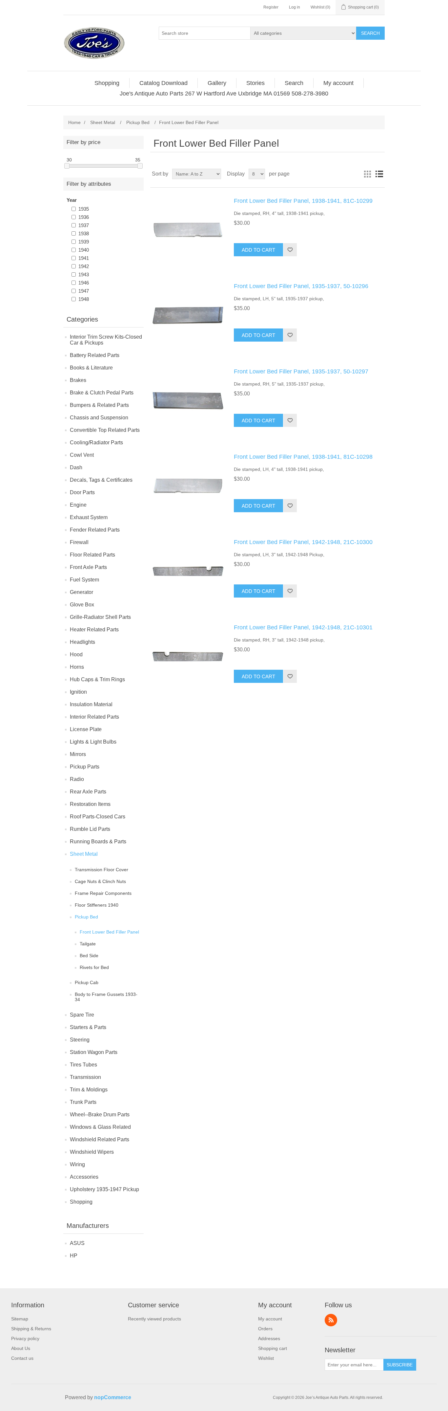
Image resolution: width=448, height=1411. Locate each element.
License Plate (86, 729)
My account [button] (338, 83)
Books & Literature (91, 367)
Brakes (78, 380)
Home (74, 122)
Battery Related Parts (94, 355)
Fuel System (84, 579)
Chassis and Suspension (99, 417)
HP (73, 1255)
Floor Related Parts (92, 555)
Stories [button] (255, 83)
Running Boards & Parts (98, 841)
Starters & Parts (88, 1027)
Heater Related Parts (94, 629)
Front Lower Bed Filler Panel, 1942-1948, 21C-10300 (303, 542)
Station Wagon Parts (93, 1052)
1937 (83, 225)
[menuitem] (107, 83)
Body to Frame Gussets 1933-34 (106, 997)
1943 (83, 274)
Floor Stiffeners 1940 (96, 905)
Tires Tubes (83, 1064)
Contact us (22, 1358)
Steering (80, 1039)
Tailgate (88, 943)
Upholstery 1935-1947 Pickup (104, 1189)
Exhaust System (89, 517)
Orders (265, 1328)
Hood (76, 654)
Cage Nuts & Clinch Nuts (100, 881)
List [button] (379, 174)
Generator (81, 592)
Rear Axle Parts (88, 791)
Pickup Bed (86, 916)
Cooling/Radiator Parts (96, 442)
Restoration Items (90, 804)
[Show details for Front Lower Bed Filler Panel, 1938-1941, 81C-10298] (188, 486)
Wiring (77, 1164)
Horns (77, 667)
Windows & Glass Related (100, 1127)
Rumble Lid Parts (90, 829)
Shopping (81, 1202)
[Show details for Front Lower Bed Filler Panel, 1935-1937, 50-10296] (188, 316)
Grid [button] (367, 174)
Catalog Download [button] (163, 83)
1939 (83, 241)
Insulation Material (91, 704)
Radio (77, 779)
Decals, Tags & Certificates (101, 480)
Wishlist (266, 1358)
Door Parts (82, 492)
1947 (83, 291)
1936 (83, 217)
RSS (331, 1320)
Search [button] (294, 83)
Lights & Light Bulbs (93, 742)
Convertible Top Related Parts (105, 430)
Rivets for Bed (94, 967)
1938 (83, 233)
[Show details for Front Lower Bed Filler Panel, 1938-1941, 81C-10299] (188, 230)
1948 (83, 299)
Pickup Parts (84, 766)
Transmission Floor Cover (101, 869)
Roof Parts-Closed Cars (97, 816)
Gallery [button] (217, 83)
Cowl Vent (82, 455)
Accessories (84, 1177)
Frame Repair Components (103, 893)
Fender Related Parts (95, 530)
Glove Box (82, 604)
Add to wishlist (290, 249)
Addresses (269, 1338)
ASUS (77, 1243)
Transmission (85, 1077)
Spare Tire (82, 1015)
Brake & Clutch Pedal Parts (101, 392)
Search (370, 33)
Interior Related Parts (94, 717)
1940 (83, 250)
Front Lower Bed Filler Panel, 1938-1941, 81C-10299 (303, 201)
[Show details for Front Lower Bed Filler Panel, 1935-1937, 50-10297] (188, 401)
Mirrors (78, 754)
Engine (78, 505)
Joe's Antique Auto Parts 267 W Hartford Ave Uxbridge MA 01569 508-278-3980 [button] (224, 93)
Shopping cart (272, 1348)
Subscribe (400, 1364)
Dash (76, 467)
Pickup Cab (86, 982)
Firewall (79, 542)
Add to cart (258, 250)
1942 (83, 266)
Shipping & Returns (31, 1328)
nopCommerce (112, 1397)
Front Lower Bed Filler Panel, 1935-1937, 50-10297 (301, 371)
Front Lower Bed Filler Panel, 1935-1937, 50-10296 (301, 286)
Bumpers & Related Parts (99, 405)
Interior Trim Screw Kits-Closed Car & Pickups (106, 340)
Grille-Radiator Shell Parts (100, 617)
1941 (83, 258)
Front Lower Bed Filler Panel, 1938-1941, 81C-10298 (303, 456)
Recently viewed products (154, 1318)
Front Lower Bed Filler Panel (109, 932)
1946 (83, 282)
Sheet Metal (84, 854)
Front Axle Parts (88, 567)
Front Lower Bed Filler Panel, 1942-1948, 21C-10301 (303, 627)
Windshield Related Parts (99, 1139)
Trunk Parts (83, 1102)
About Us (20, 1348)
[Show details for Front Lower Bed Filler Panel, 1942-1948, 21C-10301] (188, 657)
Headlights (82, 642)
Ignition (78, 692)
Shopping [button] (106, 83)
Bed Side (89, 955)
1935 (83, 209)
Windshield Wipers (92, 1152)
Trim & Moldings (89, 1089)
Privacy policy (25, 1338)
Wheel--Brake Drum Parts (100, 1114)
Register (270, 7)
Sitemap (19, 1318)
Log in (294, 7)
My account (270, 1318)
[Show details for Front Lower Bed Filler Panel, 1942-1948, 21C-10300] (188, 572)
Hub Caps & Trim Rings (97, 679)
